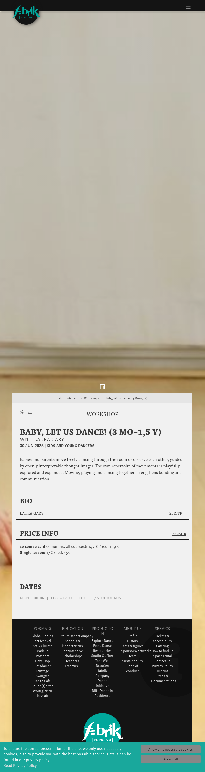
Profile (133, 638)
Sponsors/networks (136, 653)
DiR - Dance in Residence (102, 696)
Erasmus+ (72, 668)
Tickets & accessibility (162, 641)
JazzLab (42, 698)
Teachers (72, 663)
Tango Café (42, 683)
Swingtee (43, 678)
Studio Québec (102, 658)
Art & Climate (42, 648)
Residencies (102, 653)
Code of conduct (132, 671)
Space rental (162, 658)
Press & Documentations (163, 681)
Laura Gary (32, 516)
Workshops (91, 401)
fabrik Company (103, 676)
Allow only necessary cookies (170, 749)
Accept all (171, 759)
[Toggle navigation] (188, 6)
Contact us (162, 663)
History (132, 643)
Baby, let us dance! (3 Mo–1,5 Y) (127, 401)
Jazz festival (42, 643)
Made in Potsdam (42, 656)
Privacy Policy (162, 668)
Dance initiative (102, 686)
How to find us (163, 653)
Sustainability (132, 663)
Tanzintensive (72, 653)
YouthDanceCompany (77, 638)
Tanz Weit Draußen (103, 666)
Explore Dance (103, 643)
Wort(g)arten (42, 693)
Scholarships (72, 658)
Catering (162, 648)
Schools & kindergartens (72, 646)
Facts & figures (133, 648)
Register (179, 536)
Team (132, 658)
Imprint (162, 673)
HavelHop (42, 663)
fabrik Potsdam (68, 401)
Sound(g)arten (43, 688)
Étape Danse (102, 648)
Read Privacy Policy (20, 765)
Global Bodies (42, 638)
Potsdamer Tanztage (42, 671)
